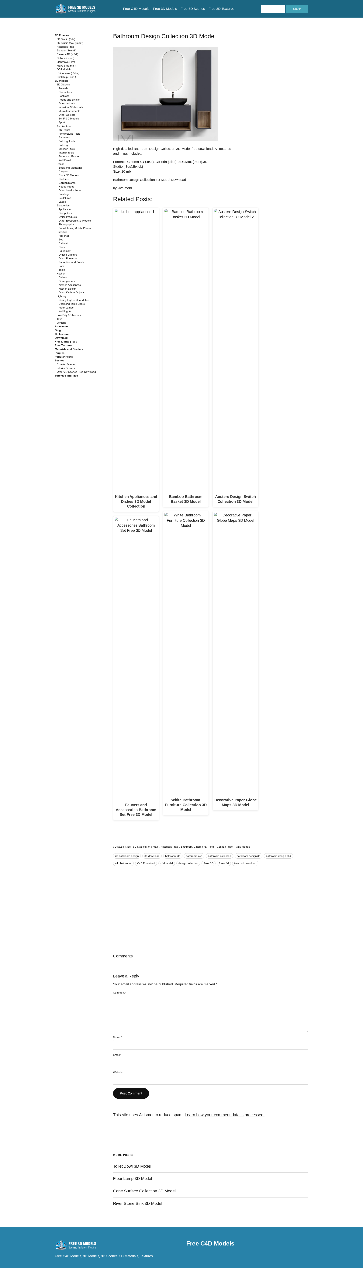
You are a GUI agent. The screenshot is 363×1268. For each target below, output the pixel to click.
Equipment (65, 250)
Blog (58, 330)
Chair (62, 247)
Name (117, 1037)
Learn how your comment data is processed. (224, 1114)
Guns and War (67, 103)
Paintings (64, 194)
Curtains (63, 179)
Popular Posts (64, 356)
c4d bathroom (123, 863)
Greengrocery (67, 281)
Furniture (62, 231)
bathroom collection (219, 855)
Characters (65, 92)
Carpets (63, 171)
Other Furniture (68, 258)
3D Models (61, 80)
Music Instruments (69, 110)
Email (117, 1054)
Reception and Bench (71, 262)
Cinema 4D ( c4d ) (67, 54)
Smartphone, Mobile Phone (75, 228)
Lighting (61, 296)
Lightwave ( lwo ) (67, 61)
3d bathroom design (127, 855)
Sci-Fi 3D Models (69, 118)
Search (297, 8)
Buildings (64, 144)
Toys (59, 318)
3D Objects (63, 84)
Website (118, 1072)
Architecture (64, 126)
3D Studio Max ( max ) (70, 42)
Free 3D (208, 863)
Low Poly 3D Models (69, 315)
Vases (62, 201)
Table (62, 269)
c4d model (167, 863)
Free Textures (63, 345)
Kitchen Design (67, 288)
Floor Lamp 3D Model (132, 1178)
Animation (61, 326)
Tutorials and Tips (66, 375)
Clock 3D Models (69, 175)
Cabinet (63, 243)
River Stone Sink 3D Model (137, 1203)
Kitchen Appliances (70, 284)
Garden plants (67, 182)
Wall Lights (65, 311)
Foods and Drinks (69, 99)
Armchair (64, 235)
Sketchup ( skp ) (66, 76)
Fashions (64, 95)
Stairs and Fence (69, 156)
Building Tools (67, 141)
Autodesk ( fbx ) (66, 46)
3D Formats (62, 35)
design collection (188, 863)
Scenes (59, 360)
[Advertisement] (277, 74)
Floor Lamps (66, 307)
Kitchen (61, 273)
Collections (62, 334)
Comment (119, 992)
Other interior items (70, 190)
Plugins (59, 352)
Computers (65, 213)
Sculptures (65, 197)
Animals (63, 88)
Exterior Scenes (66, 364)
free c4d (224, 863)
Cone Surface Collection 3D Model (144, 1191)
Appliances (65, 209)
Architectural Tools (69, 133)
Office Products (68, 216)
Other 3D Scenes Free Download (76, 371)
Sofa (61, 265)
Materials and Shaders (69, 349)
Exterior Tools (67, 148)
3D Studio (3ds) (66, 39)
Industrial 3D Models (71, 107)
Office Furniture (68, 254)
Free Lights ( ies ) (66, 341)
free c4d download (245, 863)
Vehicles (61, 322)
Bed (61, 239)
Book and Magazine (70, 167)
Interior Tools (66, 152)
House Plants (66, 186)
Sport (62, 122)
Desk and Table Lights (72, 303)
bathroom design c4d (278, 855)
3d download (152, 855)
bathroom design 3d (248, 855)
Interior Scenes (66, 368)
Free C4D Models (210, 1243)
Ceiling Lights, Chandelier (74, 299)
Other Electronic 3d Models (75, 220)
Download (61, 337)
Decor (60, 163)
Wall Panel (65, 160)
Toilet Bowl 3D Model (132, 1166)
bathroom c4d (194, 855)
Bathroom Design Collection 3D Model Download (149, 180)
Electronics (63, 205)
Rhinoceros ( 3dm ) (68, 73)
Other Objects (67, 114)
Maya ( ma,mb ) (66, 65)
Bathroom (64, 137)
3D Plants (64, 129)
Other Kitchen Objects (72, 292)
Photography (66, 224)
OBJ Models (64, 69)
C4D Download (146, 863)
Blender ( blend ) (66, 50)
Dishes (63, 277)
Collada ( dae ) (65, 58)
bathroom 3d (172, 855)
